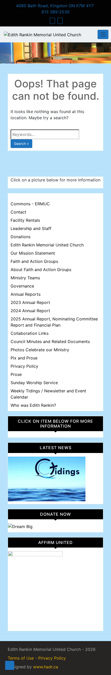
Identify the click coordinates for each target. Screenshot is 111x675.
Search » (21, 143)
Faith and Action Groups (34, 261)
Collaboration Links (30, 333)
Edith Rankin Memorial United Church (47, 244)
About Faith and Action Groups (41, 269)
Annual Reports (26, 294)
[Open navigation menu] (9, 665)
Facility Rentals (25, 220)
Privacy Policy (24, 366)
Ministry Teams (25, 277)
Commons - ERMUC (30, 203)
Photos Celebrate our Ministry (40, 349)
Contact (18, 212)
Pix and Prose (24, 357)
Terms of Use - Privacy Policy (37, 658)
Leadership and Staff (31, 228)
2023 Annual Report (30, 302)
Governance (22, 286)
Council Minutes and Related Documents (50, 341)
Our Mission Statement (33, 253)
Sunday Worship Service (34, 382)
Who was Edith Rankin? (33, 405)
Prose (16, 374)
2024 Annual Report (30, 310)
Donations (20, 236)
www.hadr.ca (45, 666)
